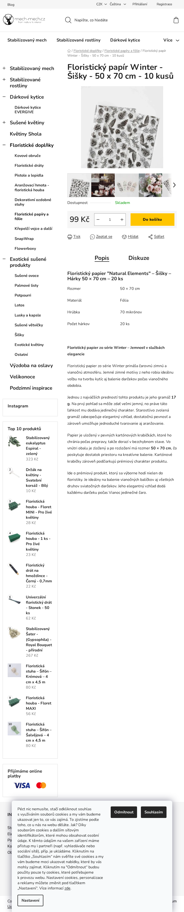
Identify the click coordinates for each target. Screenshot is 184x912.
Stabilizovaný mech (32, 68)
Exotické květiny (29, 344)
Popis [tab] (102, 258)
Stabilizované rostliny (25, 82)
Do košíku (152, 219)
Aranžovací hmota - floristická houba (32, 187)
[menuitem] (27, 40)
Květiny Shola (25, 134)
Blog (10, 4)
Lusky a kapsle (28, 315)
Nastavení (30, 900)
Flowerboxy (25, 248)
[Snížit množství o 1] (98, 220)
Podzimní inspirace (31, 388)
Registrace (164, 4)
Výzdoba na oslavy (31, 365)
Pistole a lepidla (29, 175)
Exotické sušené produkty (28, 262)
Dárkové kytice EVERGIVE (28, 110)
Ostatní (21, 354)
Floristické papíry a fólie (32, 216)
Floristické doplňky (32, 145)
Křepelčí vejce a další (33, 228)
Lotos (19, 305)
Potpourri (23, 295)
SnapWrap (24, 238)
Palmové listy (26, 285)
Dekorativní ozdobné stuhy (33, 202)
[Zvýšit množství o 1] (122, 220)
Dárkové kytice (27, 97)
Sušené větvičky (29, 325)
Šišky (19, 335)
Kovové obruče (28, 155)
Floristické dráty (29, 165)
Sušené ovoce (27, 275)
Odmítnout (123, 812)
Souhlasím (153, 812)
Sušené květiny (27, 122)
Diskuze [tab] (138, 258)
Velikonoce (22, 376)
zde (67, 888)
